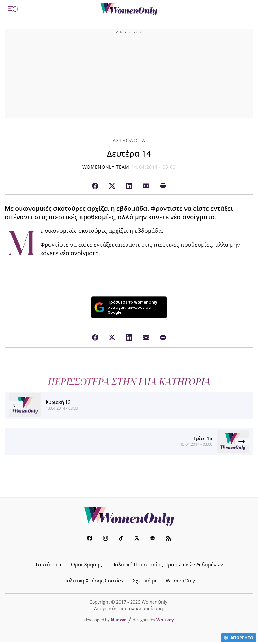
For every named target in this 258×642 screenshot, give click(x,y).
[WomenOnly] (129, 9)
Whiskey (165, 619)
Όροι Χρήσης (86, 564)
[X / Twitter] (112, 186)
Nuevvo (118, 619)
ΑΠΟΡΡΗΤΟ (241, 637)
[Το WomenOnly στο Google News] (152, 539)
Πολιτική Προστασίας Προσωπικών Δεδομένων (167, 564)
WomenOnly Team (106, 167)
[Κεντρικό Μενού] (13, 9)
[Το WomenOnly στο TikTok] (121, 539)
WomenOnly (129, 516)
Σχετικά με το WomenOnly (164, 580)
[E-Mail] (146, 186)
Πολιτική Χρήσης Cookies (93, 580)
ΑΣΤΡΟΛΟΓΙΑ (129, 140)
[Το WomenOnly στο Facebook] (89, 539)
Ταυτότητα (48, 564)
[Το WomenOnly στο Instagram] (105, 539)
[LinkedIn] (129, 186)
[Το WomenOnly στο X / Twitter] (137, 539)
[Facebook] (95, 186)
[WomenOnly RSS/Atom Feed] (168, 539)
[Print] (163, 186)
